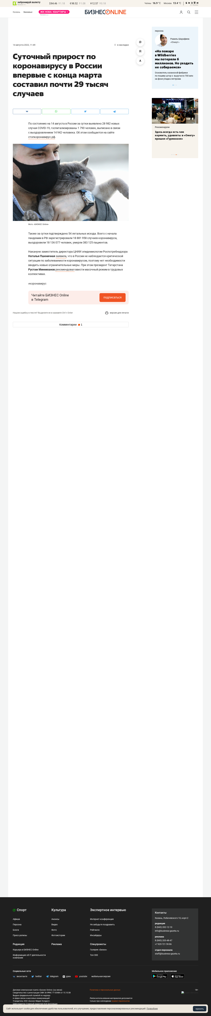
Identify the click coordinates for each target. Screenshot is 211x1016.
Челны (147, 3)
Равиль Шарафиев (179, 39)
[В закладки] (140, 52)
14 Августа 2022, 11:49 (24, 45)
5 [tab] (177, 154)
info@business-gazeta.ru (167, 931)
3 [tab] (174, 154)
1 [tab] (171, 154)
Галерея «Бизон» (98, 949)
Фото (54, 930)
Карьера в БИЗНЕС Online (25, 949)
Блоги (16, 930)
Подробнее (152, 1008)
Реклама (56, 944)
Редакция (18, 944)
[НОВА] (54, 13)
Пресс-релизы (20, 935)
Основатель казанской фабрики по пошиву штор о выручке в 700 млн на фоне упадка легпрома (174, 75)
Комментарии (70, 324)
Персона (17, 924)
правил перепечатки (121, 1001)
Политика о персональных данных (105, 990)
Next (194, 85)
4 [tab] (176, 154)
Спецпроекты (98, 944)
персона (159, 31)
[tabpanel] (175, 57)
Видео (54, 924)
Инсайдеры (96, 935)
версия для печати (119, 313)
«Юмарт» (174, 42)
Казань (16, 12)
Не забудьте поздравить (102, 924)
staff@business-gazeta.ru (167, 953)
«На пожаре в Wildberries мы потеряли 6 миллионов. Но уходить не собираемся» (174, 59)
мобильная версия (100, 976)
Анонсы (55, 919)
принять (200, 1009)
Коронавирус (37, 283)
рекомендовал (65, 269)
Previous (156, 85)
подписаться (112, 297)
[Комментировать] (140, 42)
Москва (168, 3)
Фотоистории (58, 935)
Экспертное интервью (108, 910)
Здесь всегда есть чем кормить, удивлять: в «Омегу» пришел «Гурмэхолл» (175, 135)
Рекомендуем (162, 127)
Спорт (21, 910)
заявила (61, 256)
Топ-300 (94, 955)
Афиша (16, 919)
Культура (58, 910)
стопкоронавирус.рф (41, 137)
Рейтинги (94, 930)
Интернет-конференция (102, 919)
